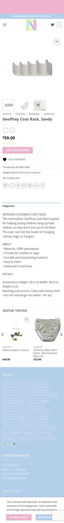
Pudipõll (42, 416)
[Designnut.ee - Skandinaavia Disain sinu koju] (31, 25)
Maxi (22, 405)
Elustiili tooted (23, 172)
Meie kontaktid (12, 491)
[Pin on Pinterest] (30, 185)
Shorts (22, 427)
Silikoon (33, 427)
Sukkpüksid (17, 432)
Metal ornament (12, 411)
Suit (6, 432)
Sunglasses (31, 432)
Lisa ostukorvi (18, 150)
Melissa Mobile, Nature (16, 350)
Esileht (7, 114)
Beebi (43, 384)
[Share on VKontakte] (36, 185)
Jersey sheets (17, 400)
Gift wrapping (50, 394)
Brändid (34, 114)
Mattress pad (10, 405)
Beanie (34, 384)
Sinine (43, 427)
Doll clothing (42, 389)
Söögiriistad (10, 438)
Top (30, 438)
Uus (37, 438)
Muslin (37, 411)
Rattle (32, 421)
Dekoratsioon (10, 389)
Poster (31, 416)
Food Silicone (10, 394)
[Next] (61, 341)
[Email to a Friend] (24, 185)
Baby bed (22, 384)
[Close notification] (58, 7)
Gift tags (35, 394)
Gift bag (24, 394)
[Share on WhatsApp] (6, 185)
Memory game (36, 405)
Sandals (42, 421)
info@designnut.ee (15, 478)
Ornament (9, 416)
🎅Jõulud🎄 (10, 443)
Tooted (20, 114)
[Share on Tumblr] (42, 185)
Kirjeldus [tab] (8, 206)
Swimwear (45, 432)
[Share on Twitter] (18, 185)
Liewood (49, 114)
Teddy (22, 438)
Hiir (5, 400)
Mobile (26, 411)
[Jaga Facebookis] (12, 185)
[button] (5, 25)
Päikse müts (10, 421)
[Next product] (5, 130)
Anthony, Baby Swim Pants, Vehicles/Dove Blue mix (45, 353)
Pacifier (21, 416)
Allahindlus (9, 384)
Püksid (22, 421)
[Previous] (3, 341)
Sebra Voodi (10, 427)
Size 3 (52, 427)
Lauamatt (32, 400)
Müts (46, 411)
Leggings (44, 400)
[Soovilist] (52, 25)
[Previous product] (12, 130)
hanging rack (13, 177)
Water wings (49, 438)
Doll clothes (26, 389)
